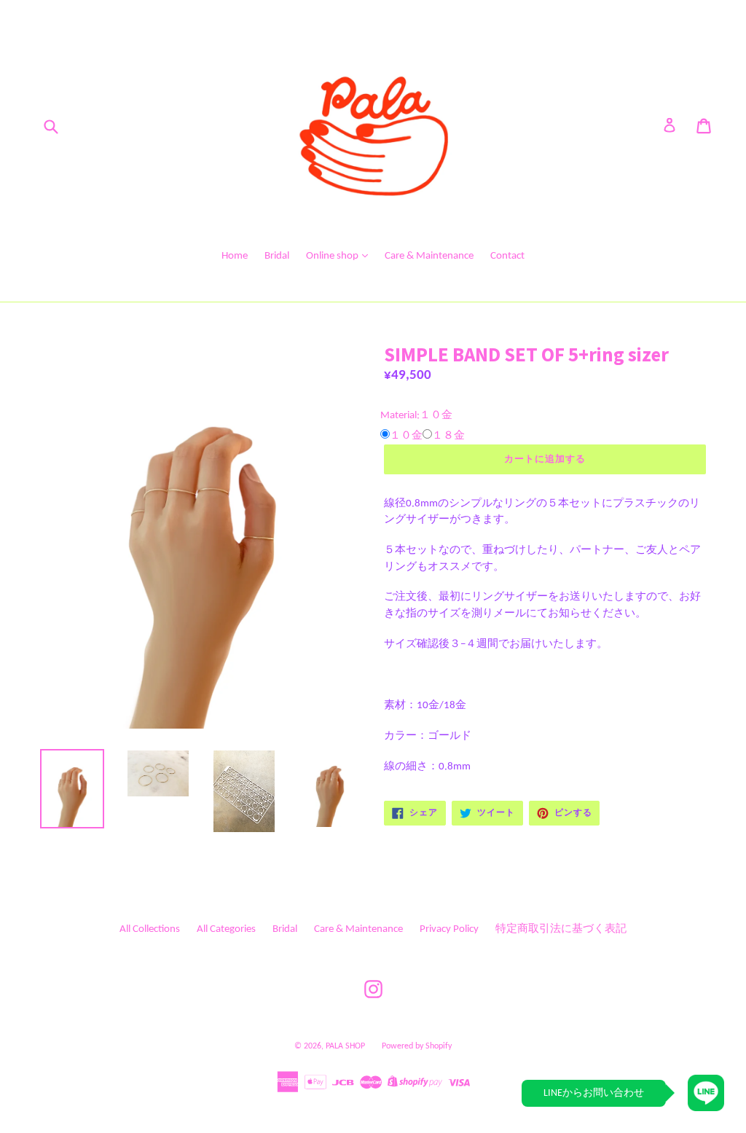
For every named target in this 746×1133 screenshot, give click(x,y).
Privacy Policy (449, 929)
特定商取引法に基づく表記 (561, 929)
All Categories (226, 929)
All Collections (149, 929)
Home (234, 256)
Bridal (276, 256)
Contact (507, 256)
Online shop (333, 256)
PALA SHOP (345, 1046)
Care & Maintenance (429, 256)
